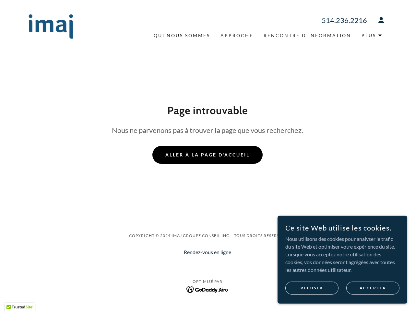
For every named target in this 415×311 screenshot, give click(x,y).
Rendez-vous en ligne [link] (207, 252)
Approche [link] (236, 35)
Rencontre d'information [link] (307, 35)
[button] (381, 20)
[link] (50, 26)
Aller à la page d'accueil (207, 154)
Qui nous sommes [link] (182, 35)
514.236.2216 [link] (344, 20)
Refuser (312, 287)
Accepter (373, 287)
